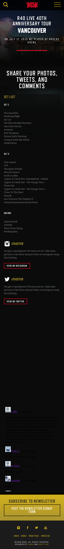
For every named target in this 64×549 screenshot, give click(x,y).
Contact (24, 536)
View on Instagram (17, 265)
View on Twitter (15, 301)
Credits (16, 536)
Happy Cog (44, 544)
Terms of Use (45, 536)
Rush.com (32, 5)
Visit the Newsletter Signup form (32, 510)
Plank (31, 544)
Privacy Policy (34, 536)
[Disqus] (32, 360)
